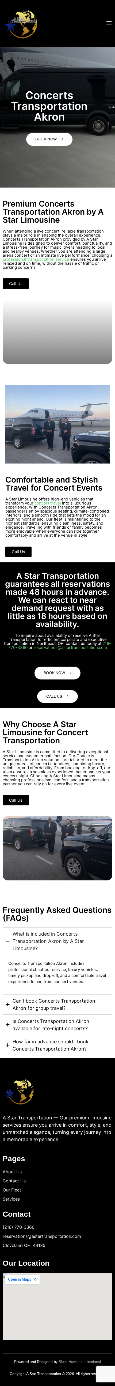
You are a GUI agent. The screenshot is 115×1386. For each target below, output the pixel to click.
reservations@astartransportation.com (70, 647)
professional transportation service (36, 259)
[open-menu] (109, 23)
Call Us (54, 696)
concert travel (47, 503)
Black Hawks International (80, 1361)
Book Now (46, 139)
